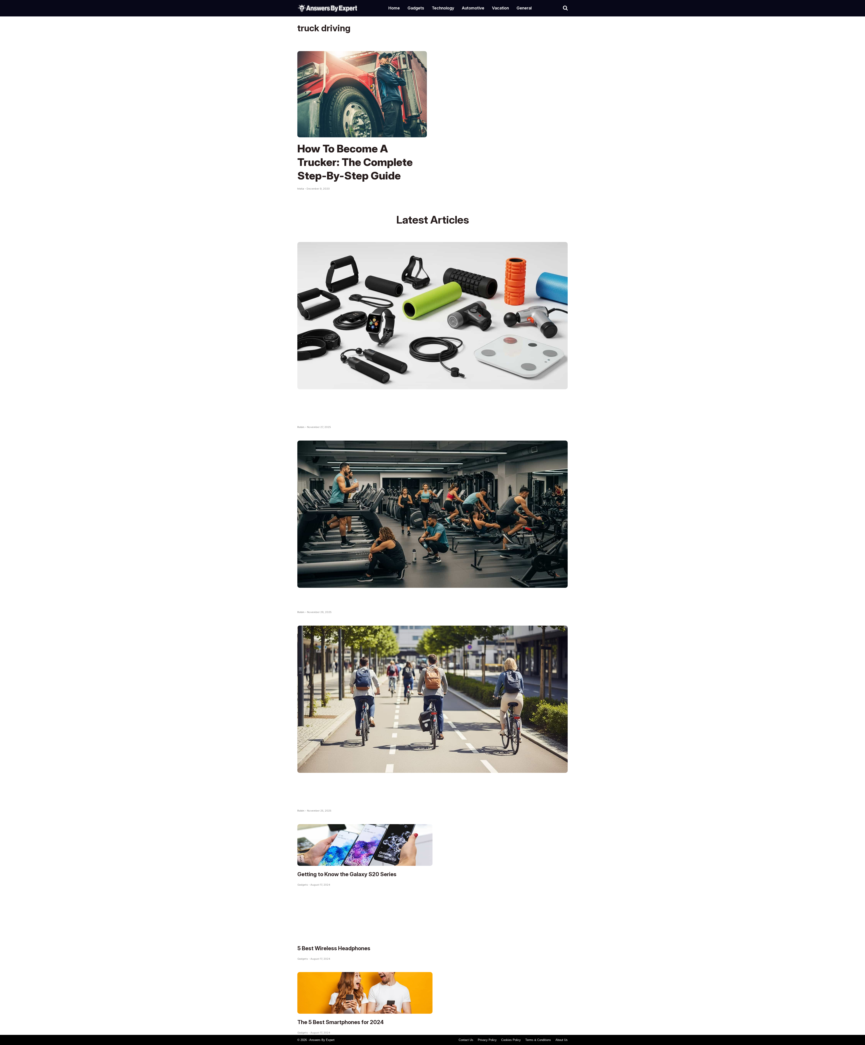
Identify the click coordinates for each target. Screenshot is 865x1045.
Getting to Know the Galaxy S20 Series (346, 874)
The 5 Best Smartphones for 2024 (340, 1022)
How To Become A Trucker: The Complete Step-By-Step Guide (355, 162)
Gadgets (415, 8)
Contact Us (466, 1040)
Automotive (473, 8)
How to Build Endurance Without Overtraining (412, 599)
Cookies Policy (511, 1040)
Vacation (500, 8)
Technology (443, 8)
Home (394, 8)
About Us (561, 1040)
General (524, 8)
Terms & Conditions (538, 1040)
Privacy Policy (487, 1040)
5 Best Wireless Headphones (333, 948)
